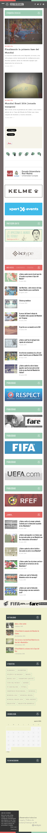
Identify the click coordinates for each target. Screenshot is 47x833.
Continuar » (14, 829)
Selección (11, 704)
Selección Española (26, 704)
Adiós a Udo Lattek (20, 623)
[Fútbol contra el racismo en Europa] (23, 427)
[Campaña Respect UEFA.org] (23, 401)
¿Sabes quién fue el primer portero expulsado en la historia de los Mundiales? (30, 563)
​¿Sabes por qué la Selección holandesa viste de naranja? (28, 576)
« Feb (7, 752)
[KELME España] (23, 197)
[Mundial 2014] (39, 156)
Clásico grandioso (25, 300)
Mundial (9, 46)
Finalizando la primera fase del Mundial (22, 51)
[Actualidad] (20, 156)
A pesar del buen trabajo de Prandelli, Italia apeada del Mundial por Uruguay (30, 315)
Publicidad (20, 823)
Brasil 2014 (11, 679)
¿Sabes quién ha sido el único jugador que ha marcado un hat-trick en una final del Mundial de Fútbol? (29, 369)
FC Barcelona (12, 687)
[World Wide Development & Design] (23, 259)
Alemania (11, 670)
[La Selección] (14, 156)
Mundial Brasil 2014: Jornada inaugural (20, 105)
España (26, 683)
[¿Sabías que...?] (33, 156)
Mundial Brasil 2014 (15, 699)
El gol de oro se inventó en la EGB (29, 327)
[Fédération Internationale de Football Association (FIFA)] (23, 453)
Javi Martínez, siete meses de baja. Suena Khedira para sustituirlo (30, 288)
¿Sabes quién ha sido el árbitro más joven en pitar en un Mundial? (30, 549)
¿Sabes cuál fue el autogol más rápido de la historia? (29, 340)
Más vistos (10, 267)
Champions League (26, 679)
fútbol (24, 687)
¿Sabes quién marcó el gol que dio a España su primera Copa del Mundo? (30, 276)
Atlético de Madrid (15, 674)
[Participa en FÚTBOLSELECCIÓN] (23, 241)
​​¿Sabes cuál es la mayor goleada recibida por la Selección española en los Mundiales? (30, 523)
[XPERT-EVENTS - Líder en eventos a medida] (23, 215)
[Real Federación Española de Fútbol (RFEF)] (23, 506)
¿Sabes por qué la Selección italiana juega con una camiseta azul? (29, 590)
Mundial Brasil (26, 695)
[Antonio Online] (8, 156)
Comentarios (20, 267)
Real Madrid (31, 699)
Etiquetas (30, 267)
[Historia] (27, 156)
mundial (32, 691)
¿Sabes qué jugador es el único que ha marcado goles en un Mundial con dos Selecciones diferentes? (30, 537)
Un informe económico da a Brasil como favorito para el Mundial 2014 (30, 353)
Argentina (22, 670)
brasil (28, 674)
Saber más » (13, 827)
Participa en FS (31, 823)
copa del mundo (13, 683)
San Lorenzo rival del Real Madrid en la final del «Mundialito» (27, 641)
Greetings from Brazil (16, 691)
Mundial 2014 (12, 695)
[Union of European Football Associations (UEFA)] (23, 480)
